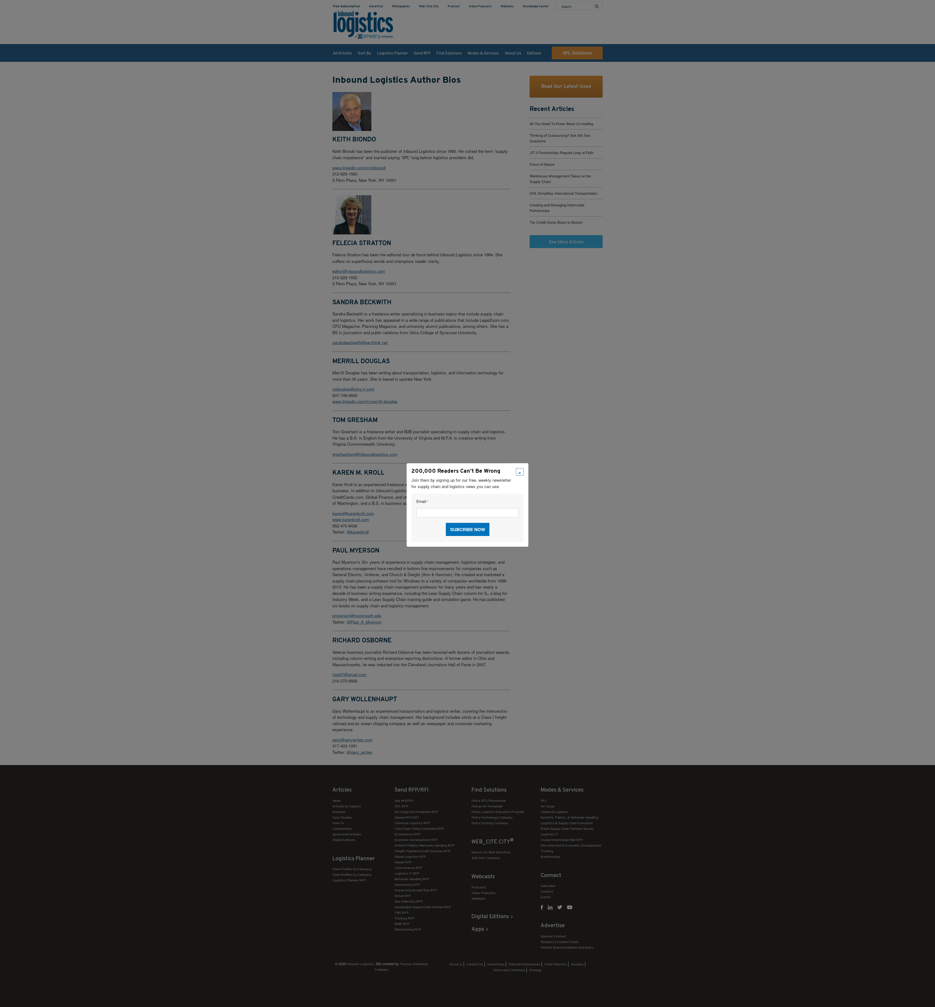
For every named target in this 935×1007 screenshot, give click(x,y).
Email (422, 501)
